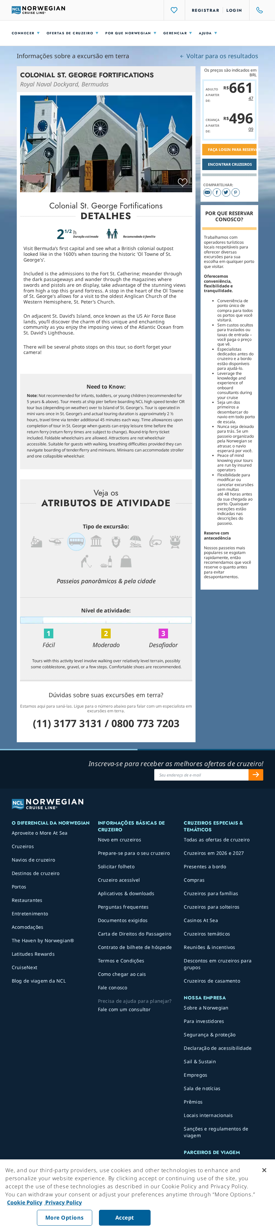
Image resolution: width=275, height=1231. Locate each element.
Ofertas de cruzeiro (70, 33)
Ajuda (205, 33)
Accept (124, 1217)
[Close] (264, 1170)
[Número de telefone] (257, 10)
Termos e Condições (121, 960)
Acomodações (28, 927)
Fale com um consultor (124, 1009)
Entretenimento (30, 913)
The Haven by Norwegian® (43, 940)
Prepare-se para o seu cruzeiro (134, 853)
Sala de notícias (202, 1088)
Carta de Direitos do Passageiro (134, 933)
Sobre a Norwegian (206, 1007)
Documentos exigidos (123, 920)
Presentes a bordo (205, 866)
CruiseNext (25, 967)
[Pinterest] (235, 192)
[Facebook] (217, 192)
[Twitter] (226, 192)
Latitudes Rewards (33, 954)
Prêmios (193, 1102)
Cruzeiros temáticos (207, 933)
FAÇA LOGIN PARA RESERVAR (232, 149)
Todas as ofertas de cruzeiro (217, 839)
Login (234, 10)
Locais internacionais (208, 1115)
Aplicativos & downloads (126, 893)
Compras (194, 880)
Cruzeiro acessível (119, 880)
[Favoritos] (174, 10)
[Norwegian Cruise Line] (38, 10)
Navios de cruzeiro (33, 860)
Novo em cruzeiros (119, 839)
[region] (137, 1195)
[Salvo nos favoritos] (182, 183)
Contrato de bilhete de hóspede (135, 947)
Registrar (206, 10)
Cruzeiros (23, 846)
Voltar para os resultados (221, 56)
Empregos (195, 1075)
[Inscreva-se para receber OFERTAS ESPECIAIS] (256, 775)
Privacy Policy (63, 1202)
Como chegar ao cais (122, 974)
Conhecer (23, 33)
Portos (19, 886)
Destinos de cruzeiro (36, 873)
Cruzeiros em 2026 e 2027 (214, 853)
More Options (64, 1217)
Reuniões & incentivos (209, 947)
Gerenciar (175, 33)
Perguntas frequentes (123, 907)
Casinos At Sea (201, 920)
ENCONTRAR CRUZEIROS (230, 164)
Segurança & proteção (209, 1034)
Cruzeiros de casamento (212, 981)
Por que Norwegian (128, 33)
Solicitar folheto (116, 866)
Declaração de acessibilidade (218, 1048)
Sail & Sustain (200, 1061)
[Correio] (207, 192)
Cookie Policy (24, 1202)
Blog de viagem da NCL (39, 981)
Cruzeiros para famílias (211, 893)
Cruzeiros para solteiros (211, 907)
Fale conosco (112, 987)
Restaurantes (27, 900)
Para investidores (204, 1021)
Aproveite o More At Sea (40, 833)
